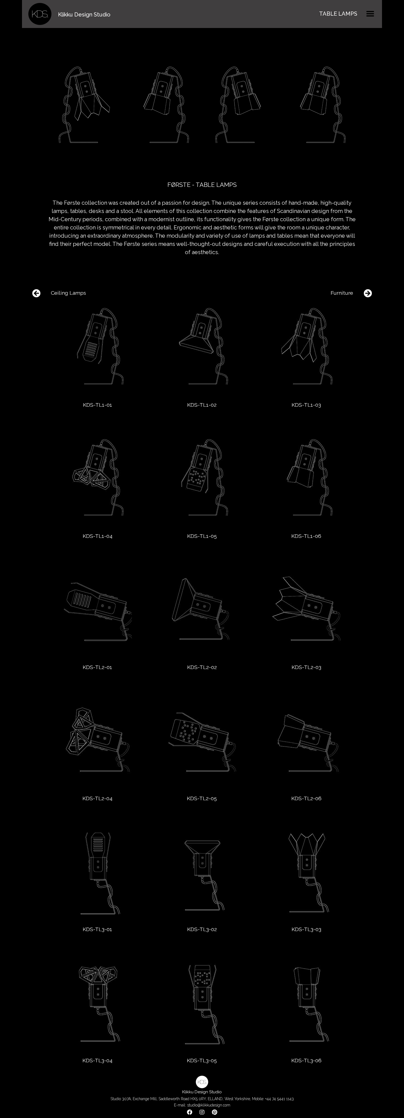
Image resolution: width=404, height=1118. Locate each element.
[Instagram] (202, 1112)
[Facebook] (189, 1112)
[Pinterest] (214, 1112)
